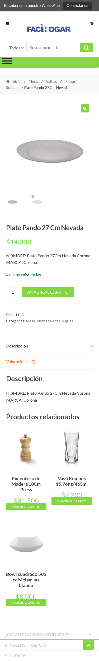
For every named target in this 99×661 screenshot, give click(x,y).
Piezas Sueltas (48, 321)
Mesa (33, 81)
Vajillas (51, 81)
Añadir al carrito (48, 291)
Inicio (16, 81)
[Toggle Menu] (7, 62)
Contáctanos (77, 5)
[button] (85, 108)
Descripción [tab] (17, 345)
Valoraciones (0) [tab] (20, 361)
